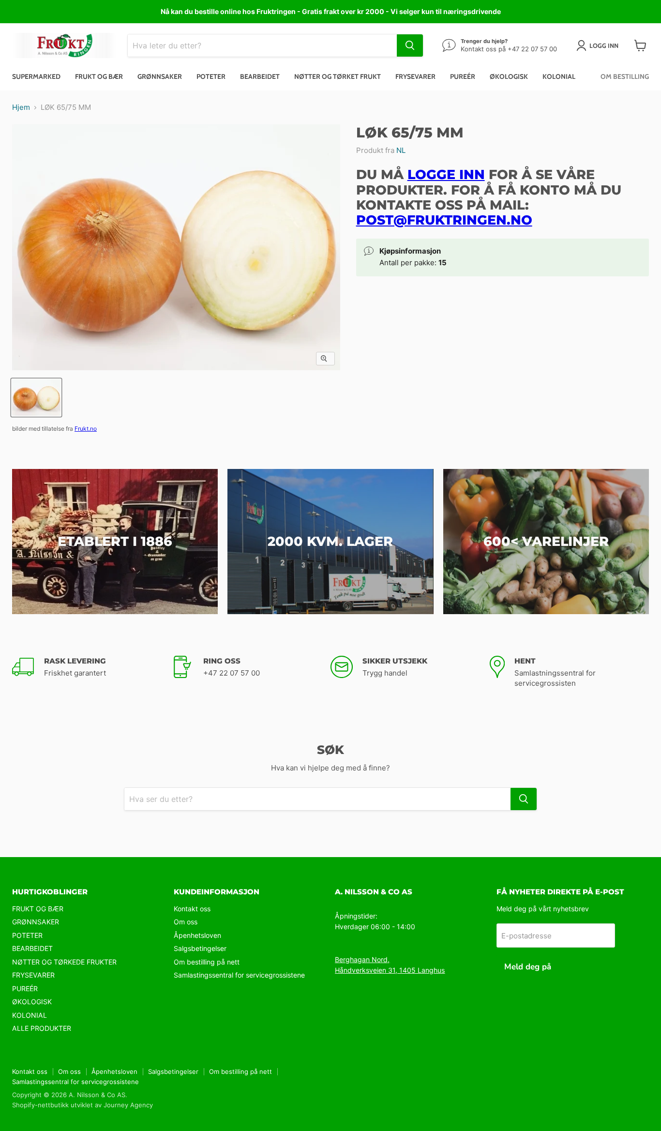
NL (401, 150)
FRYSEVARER (33, 975)
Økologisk (509, 76)
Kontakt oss (192, 909)
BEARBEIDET (32, 948)
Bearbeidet (260, 76)
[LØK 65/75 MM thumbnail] (36, 397)
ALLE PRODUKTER (41, 1028)
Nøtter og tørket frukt (337, 76)
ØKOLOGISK (32, 1001)
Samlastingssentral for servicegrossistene (239, 975)
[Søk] (410, 45)
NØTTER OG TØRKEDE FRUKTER (64, 962)
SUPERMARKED (36, 76)
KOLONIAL (29, 1015)
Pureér (462, 76)
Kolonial (558, 76)
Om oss (185, 922)
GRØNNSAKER (35, 922)
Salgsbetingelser (200, 948)
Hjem (21, 107)
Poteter (210, 76)
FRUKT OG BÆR (37, 909)
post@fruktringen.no (444, 220)
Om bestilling (625, 76)
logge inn (446, 174)
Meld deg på (527, 966)
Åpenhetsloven (197, 935)
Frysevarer (415, 76)
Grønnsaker (159, 76)
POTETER (27, 935)
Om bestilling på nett (207, 962)
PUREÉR (25, 988)
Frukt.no (86, 428)
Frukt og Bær (99, 76)
